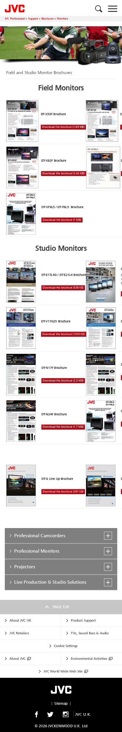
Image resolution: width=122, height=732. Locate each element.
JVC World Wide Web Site (63, 671)
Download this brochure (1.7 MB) (63, 427)
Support (33, 18)
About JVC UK (20, 620)
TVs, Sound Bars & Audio (90, 633)
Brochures (47, 18)
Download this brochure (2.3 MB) (63, 380)
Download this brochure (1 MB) (62, 220)
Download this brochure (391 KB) (63, 491)
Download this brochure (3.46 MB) (63, 173)
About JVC (17, 659)
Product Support (83, 620)
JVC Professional (15, 18)
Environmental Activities (89, 659)
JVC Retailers (19, 633)
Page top (61, 607)
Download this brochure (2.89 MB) (63, 127)
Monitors (62, 18)
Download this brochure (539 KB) (63, 287)
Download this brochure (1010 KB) (63, 334)
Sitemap (61, 703)
